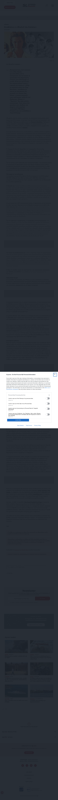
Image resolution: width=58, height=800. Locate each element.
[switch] (48, 398)
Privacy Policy (37, 425)
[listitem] (29, 395)
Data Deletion (20, 425)
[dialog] (29, 400)
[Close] (55, 374)
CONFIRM (18, 420)
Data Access (29, 425)
